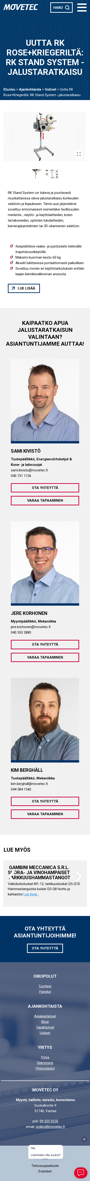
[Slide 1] (37, 173)
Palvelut (45, 992)
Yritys (45, 1057)
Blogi (45, 1022)
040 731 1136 (21, 476)
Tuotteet (45, 986)
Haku (58, 8)
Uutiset (50, 89)
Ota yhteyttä (45, 488)
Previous (11, 876)
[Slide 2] (52, 173)
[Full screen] (78, 154)
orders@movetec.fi (50, 1127)
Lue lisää (26, 288)
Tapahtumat (45, 1027)
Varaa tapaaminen (45, 500)
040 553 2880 (21, 632)
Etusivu (9, 89)
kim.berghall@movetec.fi (29, 784)
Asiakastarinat (45, 1016)
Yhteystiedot (45, 1068)
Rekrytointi (45, 1063)
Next (78, 876)
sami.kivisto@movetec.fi (29, 470)
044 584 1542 (21, 789)
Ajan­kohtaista (30, 89)
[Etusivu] (20, 6)
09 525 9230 (49, 1121)
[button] (82, 7)
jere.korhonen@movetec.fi (31, 627)
